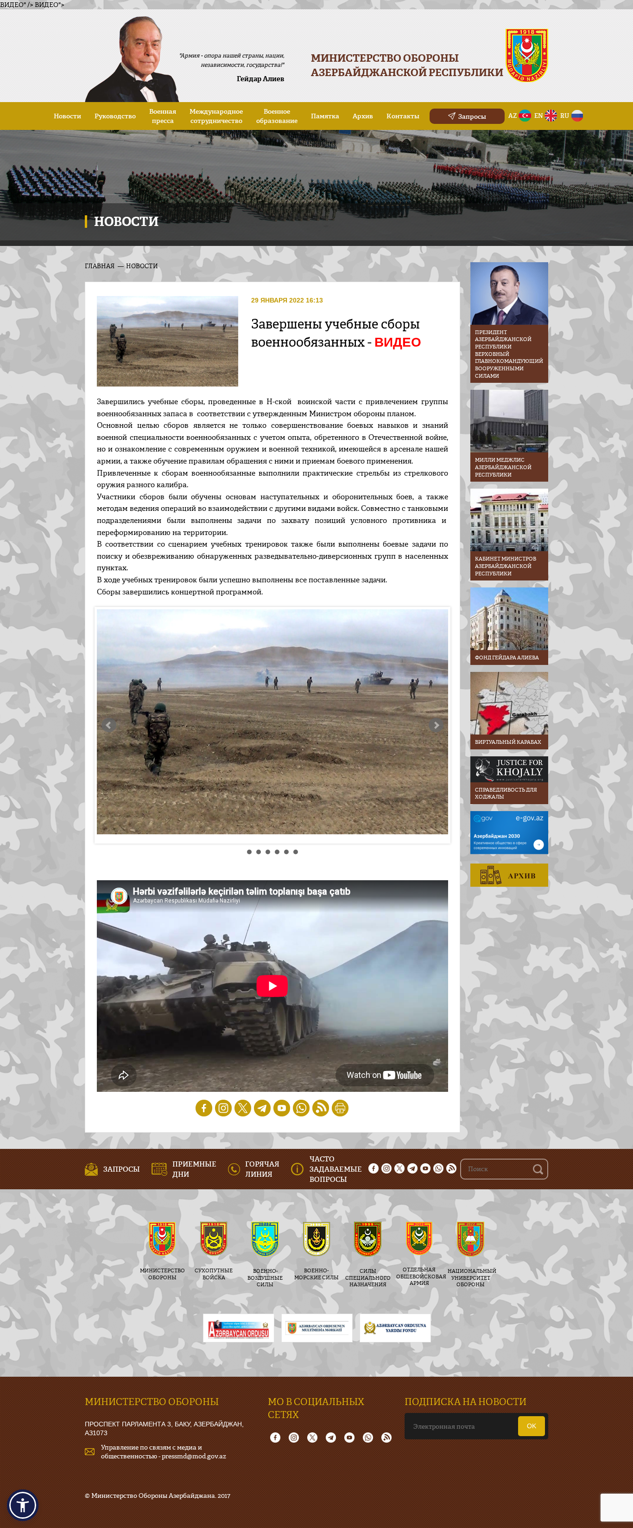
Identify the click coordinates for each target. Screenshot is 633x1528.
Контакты (402, 115)
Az (512, 115)
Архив (363, 115)
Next (436, 725)
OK (531, 1426)
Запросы (472, 116)
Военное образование (277, 116)
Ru (564, 115)
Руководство (115, 115)
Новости (67, 115)
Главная (99, 266)
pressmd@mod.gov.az (194, 1455)
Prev (108, 725)
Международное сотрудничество (216, 116)
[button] (22, 1505)
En (538, 115)
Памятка (325, 115)
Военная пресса (162, 116)
